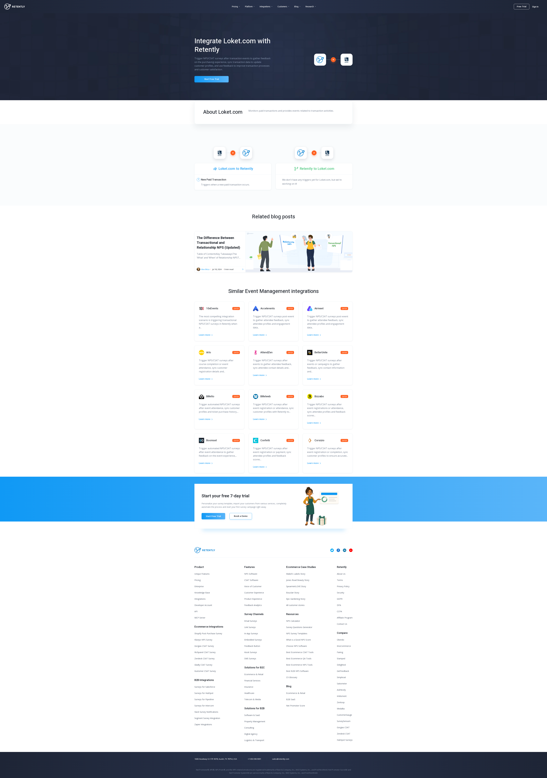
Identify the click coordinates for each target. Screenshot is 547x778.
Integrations (265, 6)
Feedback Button (252, 646)
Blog (296, 6)
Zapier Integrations (203, 724)
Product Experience (253, 599)
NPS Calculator (293, 621)
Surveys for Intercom (204, 705)
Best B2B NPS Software (297, 671)
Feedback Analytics (253, 605)
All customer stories (295, 605)
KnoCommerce (344, 646)
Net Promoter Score (295, 705)
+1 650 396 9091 (254, 759)
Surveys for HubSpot (203, 693)
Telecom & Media (252, 699)
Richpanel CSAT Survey (205, 652)
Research (310, 6)
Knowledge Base (202, 592)
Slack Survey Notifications (206, 712)
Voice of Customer (253, 586)
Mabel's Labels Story (295, 573)
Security (340, 592)
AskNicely (341, 689)
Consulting (249, 727)
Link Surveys (250, 627)
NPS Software (250, 573)
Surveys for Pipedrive (204, 699)
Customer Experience (254, 592)
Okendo (340, 639)
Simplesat (341, 677)
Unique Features (202, 573)
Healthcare (249, 693)
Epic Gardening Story (295, 599)
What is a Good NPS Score (298, 639)
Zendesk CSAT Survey (204, 658)
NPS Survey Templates (296, 633)
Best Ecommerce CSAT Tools (300, 652)
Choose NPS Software (296, 646)
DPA (339, 605)
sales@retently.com (280, 759)
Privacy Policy (343, 586)
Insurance (248, 686)
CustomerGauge (344, 715)
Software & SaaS (252, 715)
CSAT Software (251, 580)
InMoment (342, 696)
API (196, 611)
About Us (341, 573)
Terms (340, 580)
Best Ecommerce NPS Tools (299, 664)
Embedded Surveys (253, 639)
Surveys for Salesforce (204, 686)
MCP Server (199, 617)
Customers (282, 6)
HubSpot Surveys (345, 740)
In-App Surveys (251, 633)
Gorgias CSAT (343, 727)
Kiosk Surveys (250, 652)
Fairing (340, 652)
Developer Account (203, 605)
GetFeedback (343, 671)
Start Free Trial (211, 79)
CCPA (339, 611)
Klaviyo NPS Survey (203, 639)
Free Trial (521, 6)
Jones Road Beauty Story (297, 580)
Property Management (254, 721)
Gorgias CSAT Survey (204, 646)
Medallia (341, 708)
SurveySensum (343, 721)
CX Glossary (291, 677)
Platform (249, 6)
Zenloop (341, 702)
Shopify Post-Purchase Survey (208, 633)
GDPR (339, 599)
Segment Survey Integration (207, 718)
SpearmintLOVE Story (296, 586)
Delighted (341, 664)
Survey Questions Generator (299, 627)
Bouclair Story (292, 592)
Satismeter (342, 683)
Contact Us (342, 624)
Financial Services (252, 680)
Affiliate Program (345, 617)
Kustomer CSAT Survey (205, 671)
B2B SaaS (290, 699)
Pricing (235, 6)
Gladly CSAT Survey (203, 664)
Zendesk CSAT (343, 733)
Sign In (535, 7)
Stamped (341, 658)
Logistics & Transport (254, 740)
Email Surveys (250, 621)
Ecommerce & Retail (253, 674)
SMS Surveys (250, 658)
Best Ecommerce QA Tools (298, 658)
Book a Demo (241, 516)
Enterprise (199, 586)
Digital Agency (250, 734)
